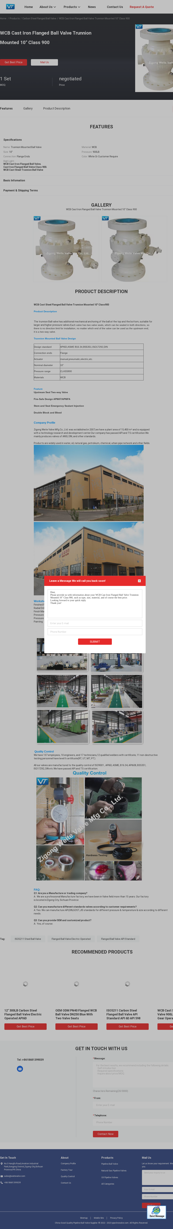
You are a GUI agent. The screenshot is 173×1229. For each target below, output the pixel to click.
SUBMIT (95, 641)
